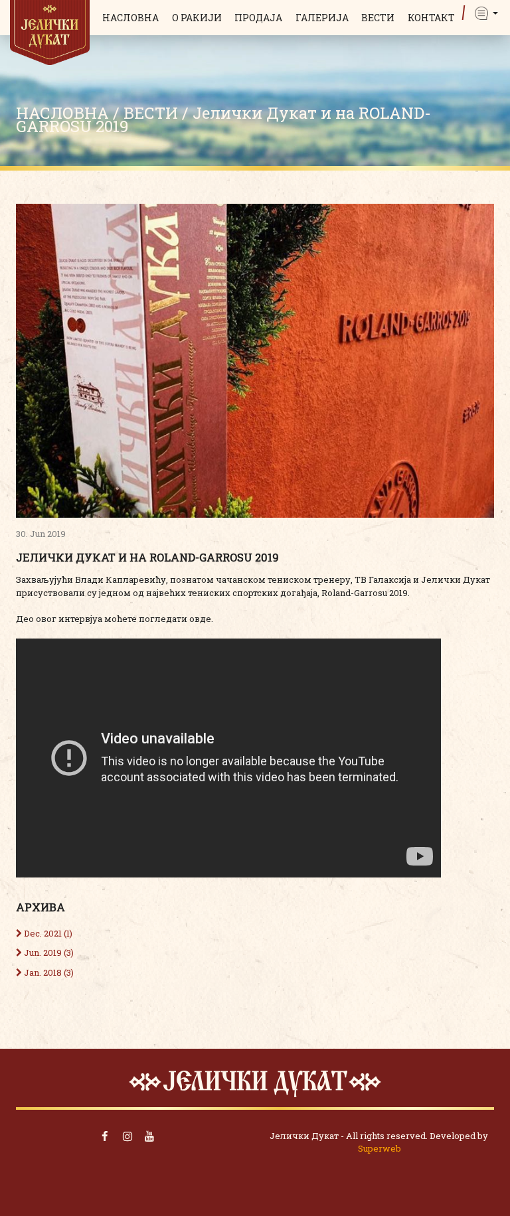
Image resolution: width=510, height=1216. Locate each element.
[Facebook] (105, 1136)
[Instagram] (127, 1136)
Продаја (258, 17)
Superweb (379, 1148)
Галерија (322, 17)
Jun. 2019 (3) (48, 952)
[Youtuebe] (150, 1136)
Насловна (130, 17)
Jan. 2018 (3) (48, 972)
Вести (377, 17)
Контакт (431, 17)
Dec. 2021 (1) (47, 933)
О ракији (197, 17)
